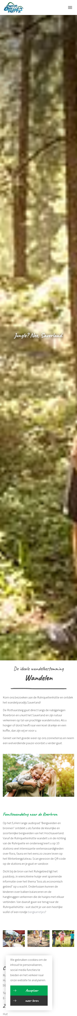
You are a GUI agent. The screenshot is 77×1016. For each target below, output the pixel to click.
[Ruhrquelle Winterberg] (13, 7)
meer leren (31, 1000)
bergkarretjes (36, 912)
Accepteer (32, 990)
